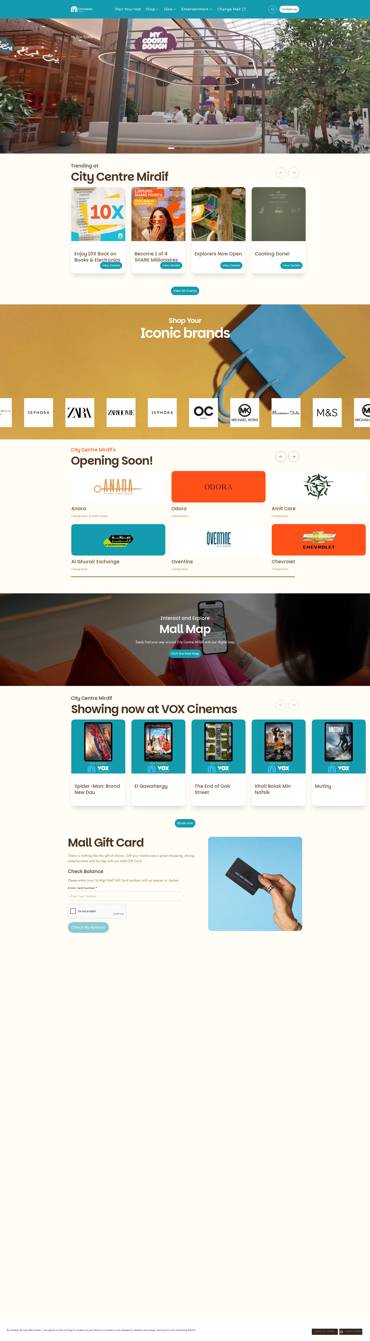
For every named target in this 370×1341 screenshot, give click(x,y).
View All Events (185, 291)
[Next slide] (350, 86)
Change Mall (228, 9)
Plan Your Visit (128, 9)
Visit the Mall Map (185, 653)
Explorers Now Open (218, 254)
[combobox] (272, 9)
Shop (150, 9)
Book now (185, 823)
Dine (168, 9)
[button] (350, 1332)
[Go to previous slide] (281, 456)
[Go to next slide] (293, 456)
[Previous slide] (20, 86)
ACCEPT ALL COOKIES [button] (325, 1332)
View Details (111, 265)
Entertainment (195, 9)
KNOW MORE (185, 120)
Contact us (289, 9)
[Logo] (81, 9)
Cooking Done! (272, 254)
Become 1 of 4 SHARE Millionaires (156, 257)
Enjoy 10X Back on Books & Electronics (97, 257)
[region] (185, 86)
